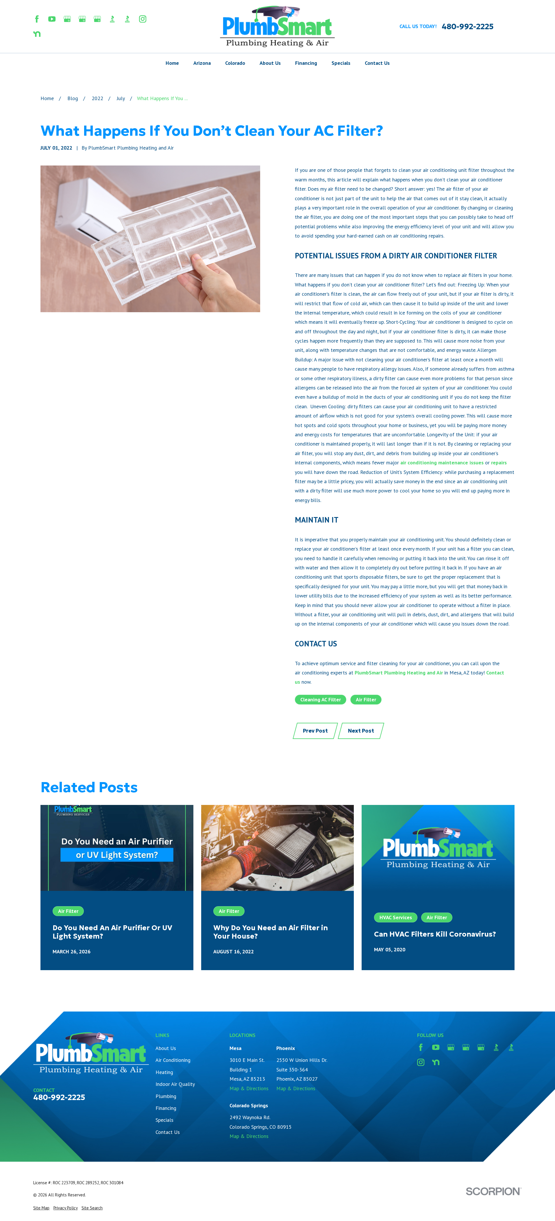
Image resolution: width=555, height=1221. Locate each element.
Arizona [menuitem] (202, 63)
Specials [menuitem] (341, 63)
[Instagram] (142, 19)
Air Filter (366, 699)
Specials (164, 1120)
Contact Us (168, 1132)
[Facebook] (36, 19)
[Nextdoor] (36, 34)
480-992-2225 (468, 26)
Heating (164, 1072)
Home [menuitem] (172, 63)
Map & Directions (249, 1088)
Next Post (361, 730)
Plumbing (166, 1096)
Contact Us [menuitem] (377, 63)
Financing (166, 1108)
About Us (166, 1048)
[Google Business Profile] (67, 19)
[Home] (277, 26)
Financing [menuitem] (306, 63)
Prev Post (315, 730)
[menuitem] (41, 1208)
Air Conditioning (173, 1060)
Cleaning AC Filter (320, 699)
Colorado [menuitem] (235, 63)
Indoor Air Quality (175, 1084)
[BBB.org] (112, 19)
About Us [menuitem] (270, 63)
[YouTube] (52, 19)
